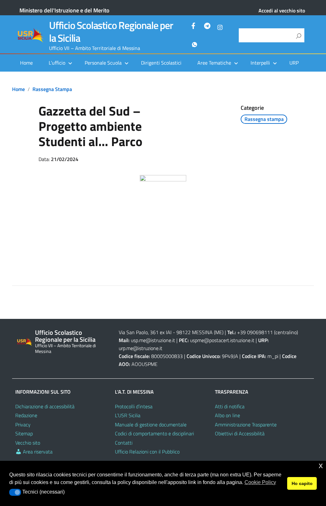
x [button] (321, 465)
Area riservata (37, 451)
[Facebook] (194, 26)
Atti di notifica (229, 406)
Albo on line (227, 415)
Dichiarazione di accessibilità (44, 406)
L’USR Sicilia (127, 415)
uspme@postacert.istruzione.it (222, 340)
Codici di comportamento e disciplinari (154, 433)
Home (26, 63)
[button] (15, 492)
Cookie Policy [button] (260, 482)
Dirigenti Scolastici (161, 63)
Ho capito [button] (302, 483)
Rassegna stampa (52, 89)
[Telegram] (207, 26)
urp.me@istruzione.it (140, 348)
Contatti (123, 442)
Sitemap (24, 433)
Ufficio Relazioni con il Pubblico (147, 451)
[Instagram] (220, 26)
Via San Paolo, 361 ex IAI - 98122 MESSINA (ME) (171, 332)
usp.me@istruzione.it (153, 340)
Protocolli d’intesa (133, 406)
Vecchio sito (27, 442)
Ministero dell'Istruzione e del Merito (64, 10)
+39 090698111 (255, 332)
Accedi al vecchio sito (282, 10)
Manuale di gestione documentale (151, 424)
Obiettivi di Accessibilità (240, 433)
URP (294, 63)
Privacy (23, 424)
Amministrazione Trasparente (246, 424)
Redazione (26, 415)
